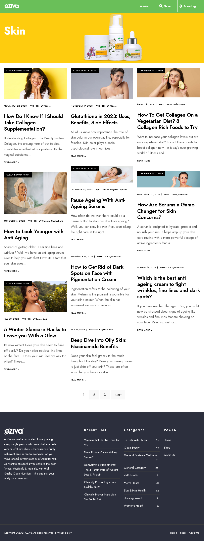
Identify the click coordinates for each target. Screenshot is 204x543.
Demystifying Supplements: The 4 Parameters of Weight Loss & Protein (101, 470)
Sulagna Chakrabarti (52, 220)
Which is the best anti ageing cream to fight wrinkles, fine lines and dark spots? (168, 287)
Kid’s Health (131, 475)
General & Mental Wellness (140, 455)
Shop (167, 448)
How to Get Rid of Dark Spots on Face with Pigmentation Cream (97, 273)
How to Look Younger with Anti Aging (33, 234)
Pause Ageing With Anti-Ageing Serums (98, 203)
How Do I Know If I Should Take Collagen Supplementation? (33, 123)
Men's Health (131, 483)
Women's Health (133, 506)
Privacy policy (64, 533)
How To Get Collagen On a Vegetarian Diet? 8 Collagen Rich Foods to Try (167, 121)
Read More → (12, 162)
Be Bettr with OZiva (135, 440)
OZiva (47, 105)
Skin (26, 70)
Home (167, 440)
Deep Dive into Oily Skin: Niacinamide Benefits (99, 343)
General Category (135, 468)
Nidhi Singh (179, 104)
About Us (169, 455)
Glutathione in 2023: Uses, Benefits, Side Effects (100, 119)
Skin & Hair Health (135, 490)
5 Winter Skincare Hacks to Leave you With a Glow (35, 332)
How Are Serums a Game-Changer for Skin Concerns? (166, 211)
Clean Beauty (14, 70)
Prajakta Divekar (118, 189)
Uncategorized (133, 498)
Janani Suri (183, 194)
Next (118, 394)
